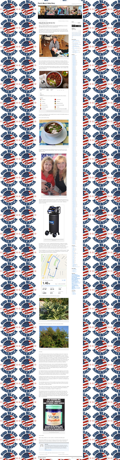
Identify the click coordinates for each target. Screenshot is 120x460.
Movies (73, 260)
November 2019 (74, 123)
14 (77, 33)
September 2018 (74, 135)
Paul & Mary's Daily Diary (46, 3)
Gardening (73, 255)
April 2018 (73, 139)
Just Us (73, 258)
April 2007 (73, 243)
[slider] (80, 26)
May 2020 (73, 118)
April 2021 (73, 109)
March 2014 (73, 180)
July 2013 (73, 187)
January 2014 (73, 182)
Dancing (77, 275)
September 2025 (74, 64)
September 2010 (74, 216)
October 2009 (74, 225)
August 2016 (73, 156)
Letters (48, 452)
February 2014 (74, 181)
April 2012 (73, 200)
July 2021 (73, 106)
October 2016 (74, 154)
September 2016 (74, 155)
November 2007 (74, 237)
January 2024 (73, 81)
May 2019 (73, 128)
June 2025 (73, 67)
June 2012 (73, 198)
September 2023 (74, 84)
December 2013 (74, 183)
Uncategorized (74, 264)
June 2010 (73, 218)
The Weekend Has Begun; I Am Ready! (63, 454)
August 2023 (73, 85)
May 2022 (73, 98)
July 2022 (73, 96)
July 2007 (73, 240)
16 (80, 33)
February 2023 (74, 90)
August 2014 (73, 176)
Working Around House (55, 452)
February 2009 (74, 232)
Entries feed (73, 292)
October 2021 (74, 104)
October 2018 (74, 134)
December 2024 (74, 72)
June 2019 (73, 127)
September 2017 (74, 145)
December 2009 (74, 223)
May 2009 (73, 229)
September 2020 (74, 115)
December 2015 (74, 163)
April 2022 (73, 99)
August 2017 (73, 146)
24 (72, 35)
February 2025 (74, 70)
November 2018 (74, 133)
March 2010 (73, 221)
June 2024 (73, 77)
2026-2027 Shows (41, 17)
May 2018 (73, 138)
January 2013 (73, 192)
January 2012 (73, 202)
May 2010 (73, 219)
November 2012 (74, 194)
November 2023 (74, 83)
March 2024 (73, 79)
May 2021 (73, 108)
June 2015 (73, 168)
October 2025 (74, 63)
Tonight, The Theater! (74, 48)
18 (73, 34)
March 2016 (73, 160)
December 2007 (74, 236)
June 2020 (73, 117)
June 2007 (73, 241)
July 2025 (73, 66)
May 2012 (73, 199)
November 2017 (74, 143)
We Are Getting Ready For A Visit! (76, 42)
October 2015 (74, 164)
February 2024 (74, 80)
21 (77, 34)
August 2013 (73, 186)
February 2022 (74, 100)
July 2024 (73, 76)
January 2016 (73, 162)
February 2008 (74, 234)
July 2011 (73, 207)
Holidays (73, 257)
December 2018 (74, 132)
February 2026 (74, 60)
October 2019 (74, 124)
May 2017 (73, 148)
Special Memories (74, 271)
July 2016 (73, 157)
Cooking (46, 452)
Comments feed (74, 293)
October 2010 (74, 215)
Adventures (73, 246)
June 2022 (73, 97)
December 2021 (74, 102)
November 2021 (74, 103)
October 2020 (74, 114)
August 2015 (73, 166)
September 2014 (74, 175)
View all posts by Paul (48, 449)
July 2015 (73, 167)
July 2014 (73, 177)
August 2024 (73, 75)
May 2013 (73, 189)
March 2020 (73, 120)
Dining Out (74, 276)
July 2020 (73, 116)
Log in (73, 291)
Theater (73, 262)
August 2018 (73, 136)
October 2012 (74, 195)
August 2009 (73, 227)
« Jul (72, 37)
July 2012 (73, 197)
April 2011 (73, 210)
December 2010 (74, 213)
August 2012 (73, 196)
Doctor (73, 250)
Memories (73, 283)
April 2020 (73, 119)
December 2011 (74, 203)
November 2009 (74, 224)
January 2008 (73, 235)
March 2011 (73, 211)
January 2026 (73, 61)
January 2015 (73, 172)
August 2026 (73, 55)
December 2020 (74, 112)
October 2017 (74, 144)
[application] (76, 26)
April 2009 (73, 230)
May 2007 (73, 242)
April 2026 (73, 58)
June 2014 (73, 178)
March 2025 (73, 69)
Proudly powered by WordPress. (76, 457)
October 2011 (74, 205)
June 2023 (73, 87)
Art (72, 247)
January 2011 (73, 212)
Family (73, 252)
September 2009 (74, 226)
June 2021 (73, 107)
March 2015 (73, 170)
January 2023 (73, 91)
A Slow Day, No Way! (75, 50)
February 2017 (74, 151)
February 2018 (74, 141)
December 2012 (74, 193)
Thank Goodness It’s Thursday (43, 454)
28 (77, 35)
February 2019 (74, 131)
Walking (51, 452)
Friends (74, 280)
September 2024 (74, 74)
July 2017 (73, 147)
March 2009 (73, 231)
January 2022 (73, 101)
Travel (73, 263)
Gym (73, 256)
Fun (77, 279)
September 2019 (74, 125)
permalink (63, 452)
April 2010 (73, 220)
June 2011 (73, 208)
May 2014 (73, 179)
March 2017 (73, 150)
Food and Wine (74, 253)
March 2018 (73, 140)
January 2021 (73, 111)
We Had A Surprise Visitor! (75, 44)
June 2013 (73, 188)
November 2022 (74, 93)
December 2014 (74, 173)
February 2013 (74, 191)
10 (72, 33)
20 (76, 34)
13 (76, 33)
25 (73, 35)
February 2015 (74, 171)
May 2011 (73, 209)
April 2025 (73, 68)
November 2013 (74, 184)
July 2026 (73, 56)
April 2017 (73, 149)
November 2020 (74, 113)
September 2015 (74, 165)
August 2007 (73, 239)
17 (72, 34)
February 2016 (74, 161)
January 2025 (73, 71)
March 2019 (73, 130)
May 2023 (73, 88)
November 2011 (74, 204)
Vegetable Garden (75, 286)
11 (73, 33)
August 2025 (73, 65)
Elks (72, 251)
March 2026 (73, 59)
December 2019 (74, 122)
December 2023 (74, 82)
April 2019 (73, 129)
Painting (73, 261)
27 (76, 35)
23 (80, 34)
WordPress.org (74, 294)
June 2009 (73, 228)
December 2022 (74, 92)
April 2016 (73, 159)
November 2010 (74, 214)
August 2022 (73, 95)
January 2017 (73, 152)
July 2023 (73, 86)
